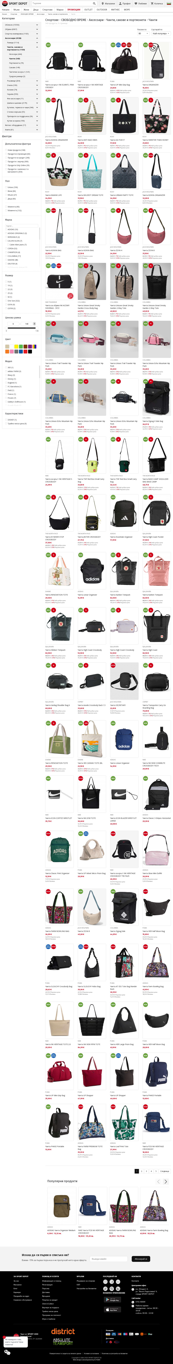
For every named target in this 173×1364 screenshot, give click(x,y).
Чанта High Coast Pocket (153, 537)
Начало (5, 9)
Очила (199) (12, 85)
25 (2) (10, 293)
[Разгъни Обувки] (37, 29)
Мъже (17, 9)
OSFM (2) (11, 308)
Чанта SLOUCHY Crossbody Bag (58, 986)
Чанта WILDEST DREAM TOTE (90, 195)
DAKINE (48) (13, 260)
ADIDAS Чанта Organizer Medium (61, 1230)
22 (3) (10, 289)
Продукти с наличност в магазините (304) (18, 170)
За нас (16, 1281)
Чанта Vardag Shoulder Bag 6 (57, 705)
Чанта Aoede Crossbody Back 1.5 (91, 705)
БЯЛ (12, 347)
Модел (8, 361)
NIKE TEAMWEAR (51, 302)
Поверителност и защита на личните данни (65, 1353)
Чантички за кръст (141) (19, 72)
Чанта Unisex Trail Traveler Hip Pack (58, 364)
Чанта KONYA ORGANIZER (56, 140)
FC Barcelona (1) (14, 386)
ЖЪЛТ (16, 347)
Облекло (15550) (12, 25)
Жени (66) (12, 191)
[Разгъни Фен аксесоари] (37, 98)
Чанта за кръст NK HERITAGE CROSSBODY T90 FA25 (122, 874)
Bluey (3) (11, 375)
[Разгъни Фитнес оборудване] (37, 125)
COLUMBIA (82, 302)
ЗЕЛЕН (21, 347)
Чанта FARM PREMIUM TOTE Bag (90, 1147)
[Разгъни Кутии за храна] (37, 121)
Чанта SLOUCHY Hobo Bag (89, 986)
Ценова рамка (13, 317)
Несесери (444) (15, 54)
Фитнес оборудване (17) (15, 125)
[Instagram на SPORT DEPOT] (105, 1281)
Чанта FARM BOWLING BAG (57, 931)
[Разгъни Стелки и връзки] (37, 112)
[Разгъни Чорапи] (37, 94)
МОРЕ (127, 9)
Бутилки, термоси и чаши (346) (20, 107)
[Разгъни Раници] (37, 42)
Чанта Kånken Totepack (55, 650)
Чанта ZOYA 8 (149, 250)
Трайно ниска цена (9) (17, 423)
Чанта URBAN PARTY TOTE (121, 195)
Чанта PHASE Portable (152, 1095)
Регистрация (47, 1285)
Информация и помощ (51, 1281)
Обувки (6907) (11, 29)
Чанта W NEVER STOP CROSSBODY (54, 538)
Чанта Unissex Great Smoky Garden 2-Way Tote (121, 306)
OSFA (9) (11, 304)
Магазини (18, 1285)
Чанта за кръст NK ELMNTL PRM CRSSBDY (59, 86)
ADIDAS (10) (13, 229)
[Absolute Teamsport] (63, 1341)
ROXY (80, 137)
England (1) (12, 382)
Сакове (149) (14, 67)
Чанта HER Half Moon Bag (154, 931)
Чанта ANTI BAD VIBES (87, 140)
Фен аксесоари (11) (15, 98)
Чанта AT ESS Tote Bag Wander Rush (123, 987)
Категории (8, 18)
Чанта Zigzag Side (117, 931)
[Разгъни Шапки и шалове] (37, 103)
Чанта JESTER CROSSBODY (89, 537)
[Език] (169, 3)
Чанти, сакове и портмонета (58, 14)
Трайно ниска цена (50, 1311)
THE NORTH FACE (84, 476)
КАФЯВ (25, 347)
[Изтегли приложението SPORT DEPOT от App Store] (112, 1309)
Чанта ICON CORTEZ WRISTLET (58, 818)
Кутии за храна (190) (16, 121)
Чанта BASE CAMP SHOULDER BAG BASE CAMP (155, 480)
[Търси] (94, 3)
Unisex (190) (13, 187)
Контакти (135, 1281)
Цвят (8, 339)
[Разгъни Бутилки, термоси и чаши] (37, 107)
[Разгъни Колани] (37, 90)
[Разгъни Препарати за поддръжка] (37, 116)
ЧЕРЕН (30, 352)
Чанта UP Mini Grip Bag (120, 85)
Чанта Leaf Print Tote (119, 1146)
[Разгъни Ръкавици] (37, 81)
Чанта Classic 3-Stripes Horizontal (157, 818)
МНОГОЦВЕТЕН (35, 347)
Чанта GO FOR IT (117, 140)
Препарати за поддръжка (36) (20, 116)
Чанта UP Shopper (85, 1095)
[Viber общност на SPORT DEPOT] (111, 1288)
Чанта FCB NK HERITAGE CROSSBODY (153, 1147)
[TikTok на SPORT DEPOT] (105, 1288)
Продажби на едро (21, 1296)
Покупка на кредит (49, 1300)
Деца (35, 9)
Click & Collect (48, 1304)
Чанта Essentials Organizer (121, 537)
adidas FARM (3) (14, 371)
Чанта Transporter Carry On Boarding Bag (154, 706)
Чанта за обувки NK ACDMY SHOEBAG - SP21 (57, 306)
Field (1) (11, 390)
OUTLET (88, 9)
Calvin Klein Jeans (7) (18, 244)
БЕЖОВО (7, 347)
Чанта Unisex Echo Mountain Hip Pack (156, 364)
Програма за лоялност (51, 1315)
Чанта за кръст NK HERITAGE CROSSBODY (90, 86)
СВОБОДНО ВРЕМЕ (27, 14)
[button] (158, 1181)
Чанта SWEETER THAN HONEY (155, 140)
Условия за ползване (91, 1353)
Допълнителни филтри (18, 144)
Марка (8, 219)
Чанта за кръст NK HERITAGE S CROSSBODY (58, 480)
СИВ (16, 352)
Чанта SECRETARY (118, 705)
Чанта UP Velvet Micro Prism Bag (91, 873)
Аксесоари (40, 14)
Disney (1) (12, 379)
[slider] (6, 328)
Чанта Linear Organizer (87, 595)
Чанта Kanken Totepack (120, 595)
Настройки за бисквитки (86, 1288)
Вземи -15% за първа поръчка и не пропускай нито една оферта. (54, 1257)
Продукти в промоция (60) (19, 154)
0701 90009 (140, 1302)
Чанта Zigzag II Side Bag (153, 421)
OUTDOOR (102, 9)
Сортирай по (156, 29)
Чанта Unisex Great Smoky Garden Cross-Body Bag (89, 306)
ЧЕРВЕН (25, 352)
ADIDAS (113, 534)
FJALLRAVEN (147, 534)
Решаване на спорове (86, 1281)
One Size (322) (14, 301)
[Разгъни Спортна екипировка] (37, 34)
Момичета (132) (15, 210)
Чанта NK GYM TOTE (87, 818)
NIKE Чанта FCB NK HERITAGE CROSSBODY (91, 1231)
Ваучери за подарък (50, 1308)
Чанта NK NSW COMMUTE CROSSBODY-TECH (154, 764)
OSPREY (80, 702)
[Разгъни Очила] (37, 85)
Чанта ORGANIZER (150, 85)
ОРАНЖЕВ (7, 352)
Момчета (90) (14, 206)
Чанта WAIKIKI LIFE (53, 195)
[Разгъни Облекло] (37, 25)
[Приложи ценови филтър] (34, 324)
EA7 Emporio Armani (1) (17, 267)
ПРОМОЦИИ (74, 9)
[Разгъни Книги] (37, 130)
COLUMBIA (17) (14, 256)
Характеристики (14, 413)
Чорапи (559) (12, 94)
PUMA (112, 81)
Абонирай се (141, 1259)
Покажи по (143, 29)
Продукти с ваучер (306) (18, 161)
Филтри (7, 136)
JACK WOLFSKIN (148, 81)
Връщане (46, 1296)
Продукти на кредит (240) (19, 157)
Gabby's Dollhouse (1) (17, 402)
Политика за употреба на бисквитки (115, 1353)
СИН (21, 352)
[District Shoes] (63, 1331)
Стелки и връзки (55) (16, 112)
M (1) (10, 297)
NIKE (47, 81)
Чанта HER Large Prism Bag (121, 1044)
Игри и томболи (48, 1319)
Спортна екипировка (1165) (17, 33)
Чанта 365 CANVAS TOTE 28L (90, 763)
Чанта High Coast (150, 650)
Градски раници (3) (17, 76)
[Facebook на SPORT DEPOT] (111, 1281)
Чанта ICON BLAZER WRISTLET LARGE (123, 819)
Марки (60, 9)
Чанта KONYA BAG (53, 250)
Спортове (47, 9)
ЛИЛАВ (30, 347)
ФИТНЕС (115, 9)
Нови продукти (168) (16, 150)
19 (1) (10, 285)
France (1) (12, 394)
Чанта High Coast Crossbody (90, 650)
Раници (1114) (13, 42)
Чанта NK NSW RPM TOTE (89, 1044)
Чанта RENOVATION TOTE (56, 595)
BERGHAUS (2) (14, 237)
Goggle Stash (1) (14, 405)
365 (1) (10, 367)
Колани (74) (12, 89)
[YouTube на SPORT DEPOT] (118, 1281)
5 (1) (9, 281)
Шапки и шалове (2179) (17, 103)
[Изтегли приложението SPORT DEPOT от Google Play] (112, 1299)
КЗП (78, 1285)
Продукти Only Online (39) (19, 165)
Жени (26, 9)
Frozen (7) (12, 398)
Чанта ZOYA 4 (116, 250)
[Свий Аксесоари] (37, 38)
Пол (7, 181)
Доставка (46, 1292)
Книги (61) (9, 129)
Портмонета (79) (16, 63)
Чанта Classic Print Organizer (57, 873)
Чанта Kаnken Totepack (153, 595)
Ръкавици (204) (13, 81)
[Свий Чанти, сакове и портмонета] (37, 47)
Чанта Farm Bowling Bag (153, 986)
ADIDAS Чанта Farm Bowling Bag (154, 1230)
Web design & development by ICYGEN (86, 1360)
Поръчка (45, 1288)
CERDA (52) (12, 248)
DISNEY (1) (12, 420)
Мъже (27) (12, 195)
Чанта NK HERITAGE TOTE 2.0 (58, 1044)
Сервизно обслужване (23, 1300)
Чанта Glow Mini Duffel (152, 873)
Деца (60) (12, 198)
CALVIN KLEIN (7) (15, 241)
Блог (15, 1288)
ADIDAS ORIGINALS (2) (17, 233)
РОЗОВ (12, 352)
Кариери (17, 1292)
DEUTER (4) (12, 263)
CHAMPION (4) (14, 252)
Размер (9, 275)
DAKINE (48, 591)
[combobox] (64, 3)
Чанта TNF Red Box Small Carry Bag (91, 480)
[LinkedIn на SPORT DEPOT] (118, 1288)
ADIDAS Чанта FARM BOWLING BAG (122, 1231)
